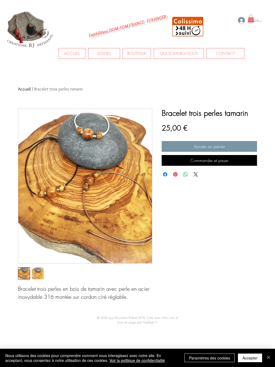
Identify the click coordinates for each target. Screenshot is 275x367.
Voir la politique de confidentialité (137, 360)
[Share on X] (196, 174)
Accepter (250, 358)
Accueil (24, 89)
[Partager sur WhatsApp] (185, 174)
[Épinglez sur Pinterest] (175, 174)
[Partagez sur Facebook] (165, 174)
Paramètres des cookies (209, 358)
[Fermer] (268, 358)
